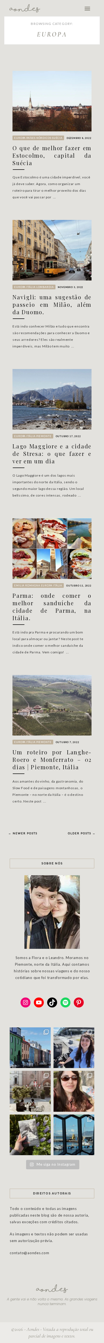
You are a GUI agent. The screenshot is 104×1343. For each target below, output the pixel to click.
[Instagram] (26, 1002)
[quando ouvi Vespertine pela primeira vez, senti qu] (30, 1135)
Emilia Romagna (27, 585)
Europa (20, 137)
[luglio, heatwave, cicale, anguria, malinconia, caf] (74, 1091)
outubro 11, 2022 (79, 585)
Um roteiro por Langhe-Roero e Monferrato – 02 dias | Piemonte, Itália (52, 759)
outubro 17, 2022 (68, 436)
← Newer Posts (22, 833)
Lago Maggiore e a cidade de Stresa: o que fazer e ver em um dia (52, 453)
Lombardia (45, 287)
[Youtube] (39, 1002)
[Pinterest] (79, 1002)
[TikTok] (52, 1002)
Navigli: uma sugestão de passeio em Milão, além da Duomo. (52, 304)
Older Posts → (82, 833)
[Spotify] (65, 1002)
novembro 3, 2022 (70, 287)
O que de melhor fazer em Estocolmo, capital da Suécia (52, 155)
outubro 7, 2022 (67, 742)
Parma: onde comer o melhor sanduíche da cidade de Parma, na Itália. (52, 607)
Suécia (57, 137)
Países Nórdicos (38, 137)
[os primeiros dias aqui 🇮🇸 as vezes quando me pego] (30, 1047)
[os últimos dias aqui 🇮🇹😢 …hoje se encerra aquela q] (30, 1091)
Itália (30, 287)
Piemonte (44, 436)
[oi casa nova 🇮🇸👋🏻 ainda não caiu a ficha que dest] (74, 1047)
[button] (87, 8)
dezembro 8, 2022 (79, 138)
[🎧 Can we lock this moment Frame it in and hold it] (74, 1135)
